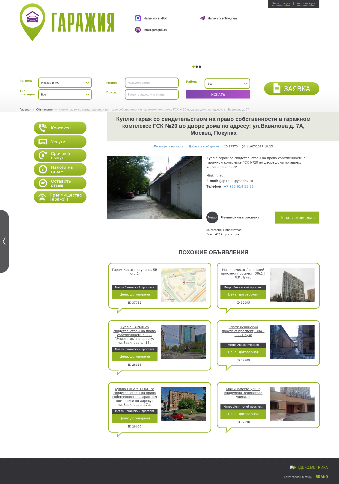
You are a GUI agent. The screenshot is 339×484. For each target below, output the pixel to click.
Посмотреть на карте (168, 146)
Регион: (26, 80)
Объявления (45, 109)
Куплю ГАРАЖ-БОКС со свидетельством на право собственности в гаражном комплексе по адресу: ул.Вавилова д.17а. (134, 396)
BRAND (322, 477)
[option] (196, 20)
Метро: (111, 82)
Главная (25, 109)
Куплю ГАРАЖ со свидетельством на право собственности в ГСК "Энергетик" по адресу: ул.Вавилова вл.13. (134, 334)
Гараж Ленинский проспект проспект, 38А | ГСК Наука (243, 331)
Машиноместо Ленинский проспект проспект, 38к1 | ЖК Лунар (243, 273)
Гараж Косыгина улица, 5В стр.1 (134, 271)
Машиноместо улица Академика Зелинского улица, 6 (243, 393)
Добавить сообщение (204, 146)
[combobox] (65, 83)
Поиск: (111, 92)
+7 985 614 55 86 (239, 186)
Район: (191, 81)
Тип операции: (28, 92)
